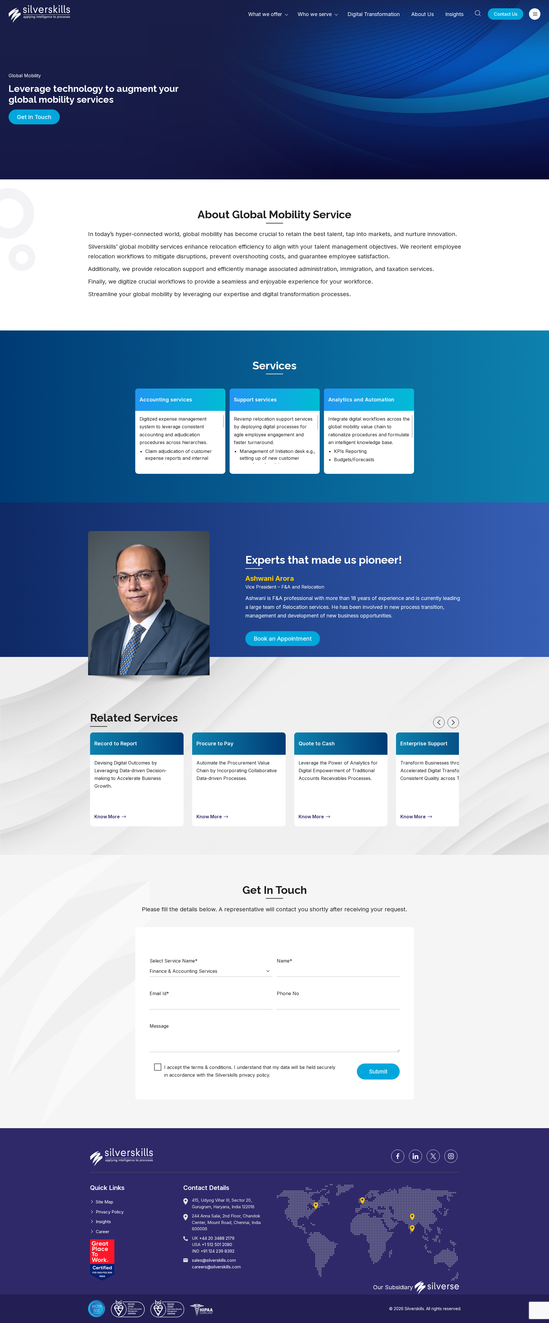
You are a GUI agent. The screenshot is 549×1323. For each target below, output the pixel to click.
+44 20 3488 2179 (216, 1238)
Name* (284, 961)
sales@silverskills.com (214, 1260)
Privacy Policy (110, 1212)
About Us (422, 14)
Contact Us (505, 14)
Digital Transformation (373, 14)
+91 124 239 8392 (217, 1251)
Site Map (104, 1202)
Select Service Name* (174, 961)
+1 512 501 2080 (217, 1244)
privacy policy (254, 1075)
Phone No (288, 993)
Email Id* (159, 993)
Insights (454, 14)
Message (159, 1026)
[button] (439, 722)
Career (102, 1231)
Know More (107, 816)
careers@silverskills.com (216, 1266)
